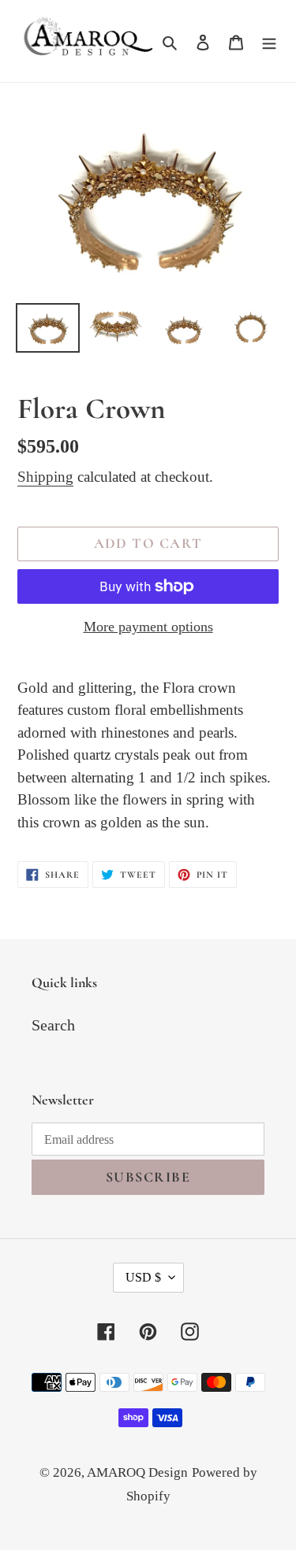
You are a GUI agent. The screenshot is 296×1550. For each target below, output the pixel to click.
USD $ (143, 1277)
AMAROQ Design (137, 1472)
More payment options (148, 626)
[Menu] (269, 41)
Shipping (45, 476)
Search (53, 1025)
